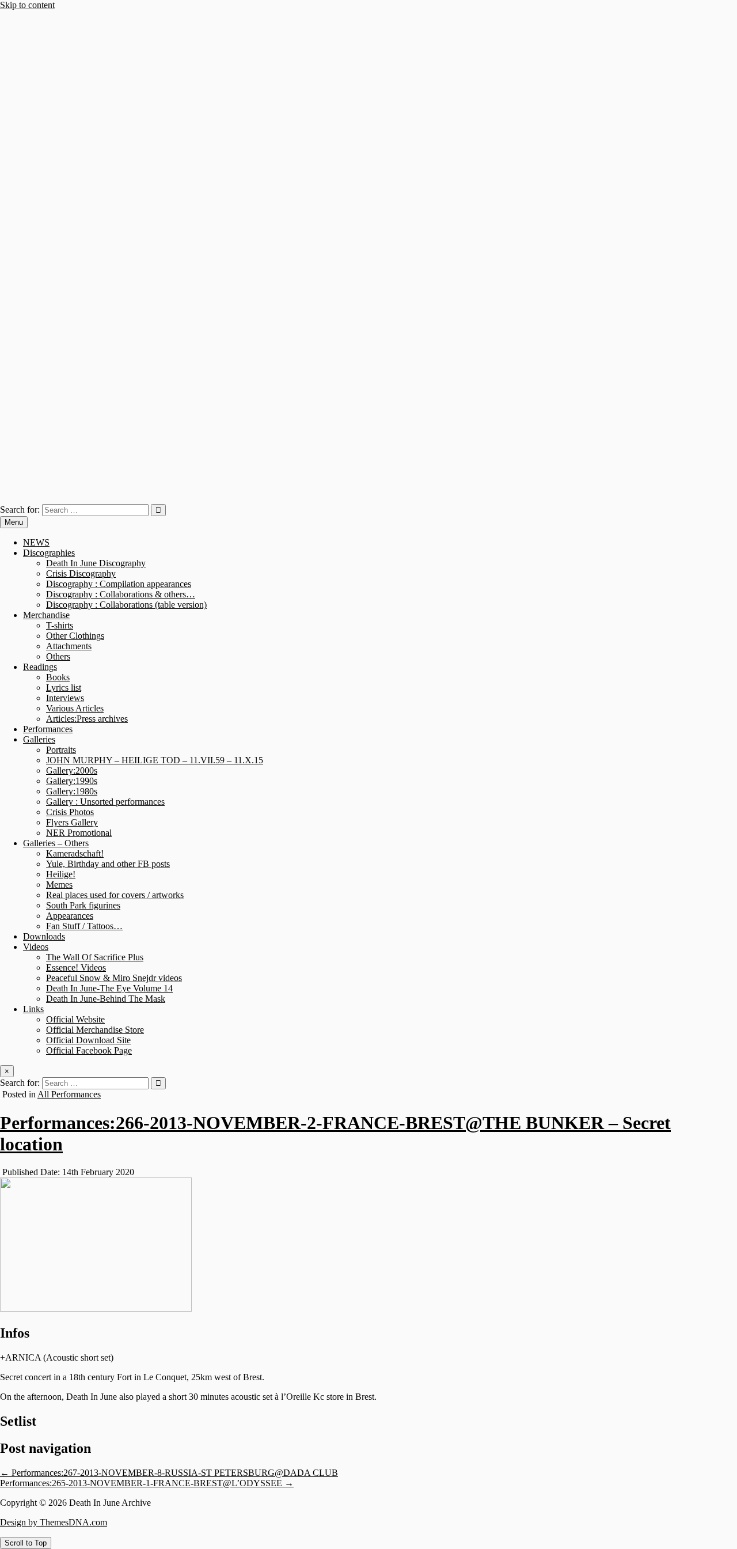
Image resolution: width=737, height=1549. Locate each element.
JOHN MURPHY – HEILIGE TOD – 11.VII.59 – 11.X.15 (154, 760)
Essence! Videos (76, 967)
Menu (14, 522)
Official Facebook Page (89, 1050)
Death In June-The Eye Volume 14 (109, 988)
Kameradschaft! (75, 853)
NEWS (36, 542)
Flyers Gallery (72, 822)
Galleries (39, 739)
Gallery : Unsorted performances (105, 801)
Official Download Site (88, 1040)
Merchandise (46, 615)
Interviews (65, 698)
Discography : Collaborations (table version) (126, 604)
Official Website (75, 1019)
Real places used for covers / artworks (115, 895)
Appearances (69, 916)
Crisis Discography (81, 573)
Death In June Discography (96, 563)
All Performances (69, 1094)
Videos (35, 947)
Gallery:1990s (71, 781)
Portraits (61, 750)
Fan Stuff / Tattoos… (84, 926)
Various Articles (75, 708)
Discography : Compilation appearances (118, 584)
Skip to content (27, 5)
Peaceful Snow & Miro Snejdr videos (114, 978)
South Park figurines (83, 905)
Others (58, 656)
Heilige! (60, 874)
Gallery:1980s (71, 791)
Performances (48, 729)
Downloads (44, 936)
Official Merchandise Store (95, 1030)
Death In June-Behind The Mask (105, 998)
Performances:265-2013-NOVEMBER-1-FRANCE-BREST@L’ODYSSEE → (147, 1483)
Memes (59, 884)
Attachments (69, 646)
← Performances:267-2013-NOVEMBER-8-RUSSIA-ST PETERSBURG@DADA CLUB (169, 1473)
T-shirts (59, 625)
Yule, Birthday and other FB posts (108, 864)
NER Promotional (79, 833)
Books (58, 677)
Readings (40, 667)
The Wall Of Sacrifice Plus (94, 957)
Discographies (49, 553)
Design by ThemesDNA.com (53, 1522)
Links (33, 1009)
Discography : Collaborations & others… (120, 594)
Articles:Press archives (87, 719)
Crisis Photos (70, 812)
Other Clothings (75, 636)
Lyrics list (63, 687)
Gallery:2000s (71, 770)
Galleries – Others (56, 843)
